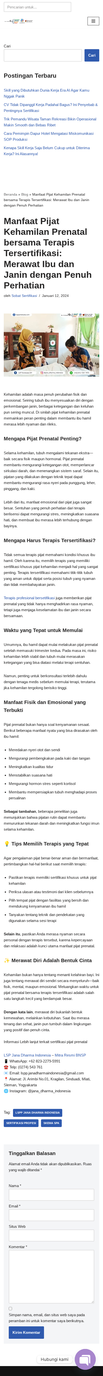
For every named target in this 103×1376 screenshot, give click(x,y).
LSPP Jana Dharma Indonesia (38, 1112)
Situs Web (17, 1226)
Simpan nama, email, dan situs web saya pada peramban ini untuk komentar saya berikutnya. (47, 1318)
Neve (25, 1371)
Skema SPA (51, 1123)
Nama (15, 1186)
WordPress (73, 1371)
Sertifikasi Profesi (21, 1123)
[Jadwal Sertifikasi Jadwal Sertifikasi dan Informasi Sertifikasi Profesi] (19, 21)
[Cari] (65, 7)
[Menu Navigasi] (93, 21)
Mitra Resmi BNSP (70, 1055)
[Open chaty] (85, 1359)
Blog (24, 194)
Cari (7, 46)
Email (14, 1206)
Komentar (18, 1247)
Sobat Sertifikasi (24, 296)
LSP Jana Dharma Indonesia (27, 1055)
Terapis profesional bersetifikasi (29, 598)
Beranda (10, 194)
